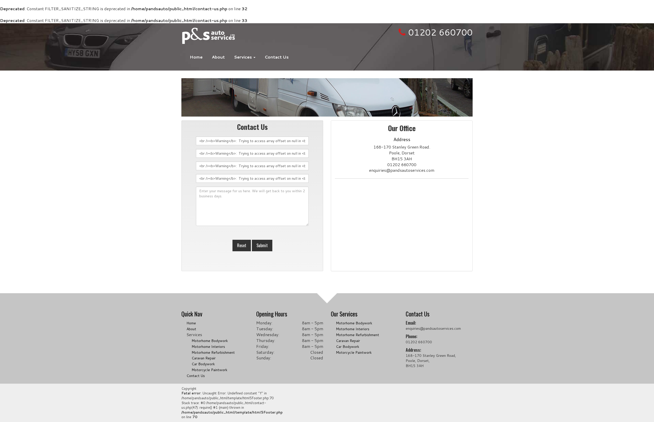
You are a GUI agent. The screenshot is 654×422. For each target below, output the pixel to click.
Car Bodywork (203, 364)
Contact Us (277, 57)
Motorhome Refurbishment (213, 352)
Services (243, 57)
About (218, 57)
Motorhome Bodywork (210, 340)
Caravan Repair (204, 358)
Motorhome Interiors (208, 346)
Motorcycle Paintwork (209, 369)
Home (196, 57)
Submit (262, 245)
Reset (241, 245)
